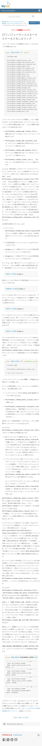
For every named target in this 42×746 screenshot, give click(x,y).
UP (23, 717)
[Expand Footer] (38, 735)
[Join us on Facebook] (4, 740)
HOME (19, 717)
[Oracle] (7, 735)
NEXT (26, 717)
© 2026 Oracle (17, 735)
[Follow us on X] (8, 740)
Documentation (8, 10)
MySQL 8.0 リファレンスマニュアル (12, 21)
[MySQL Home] (6, 4)
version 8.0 (33, 22)
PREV (15, 717)
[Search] (33, 16)
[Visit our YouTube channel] (16, 740)
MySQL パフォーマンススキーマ (11, 23)
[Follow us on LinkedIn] (12, 740)
